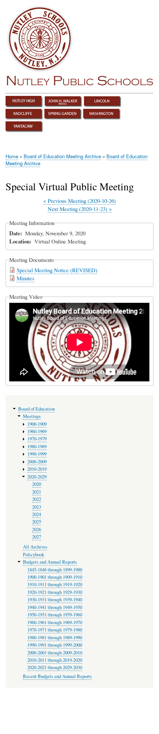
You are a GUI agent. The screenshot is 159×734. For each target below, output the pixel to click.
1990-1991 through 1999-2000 (54, 645)
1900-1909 (37, 424)
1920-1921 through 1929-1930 (54, 592)
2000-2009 (37, 461)
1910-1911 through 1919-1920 (54, 584)
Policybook (33, 554)
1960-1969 (37, 431)
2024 (36, 514)
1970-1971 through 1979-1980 (54, 630)
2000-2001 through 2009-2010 (54, 653)
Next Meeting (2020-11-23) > (80, 208)
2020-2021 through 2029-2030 (54, 667)
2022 (36, 499)
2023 (36, 507)
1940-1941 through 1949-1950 (54, 607)
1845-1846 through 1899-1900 (54, 570)
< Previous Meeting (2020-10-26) (79, 200)
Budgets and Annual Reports (50, 562)
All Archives (35, 547)
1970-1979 (37, 439)
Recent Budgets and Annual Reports (57, 676)
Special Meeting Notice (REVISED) (57, 270)
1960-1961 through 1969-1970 (54, 622)
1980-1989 (37, 446)
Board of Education (36, 409)
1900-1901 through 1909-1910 (54, 577)
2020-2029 (37, 477)
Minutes (25, 278)
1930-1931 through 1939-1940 (54, 599)
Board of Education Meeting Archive (62, 156)
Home (12, 156)
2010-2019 (37, 469)
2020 (36, 484)
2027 (36, 537)
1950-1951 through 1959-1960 (54, 615)
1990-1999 (37, 454)
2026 (36, 529)
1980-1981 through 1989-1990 (54, 637)
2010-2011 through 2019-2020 (54, 660)
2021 (36, 492)
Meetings (32, 416)
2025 (36, 522)
